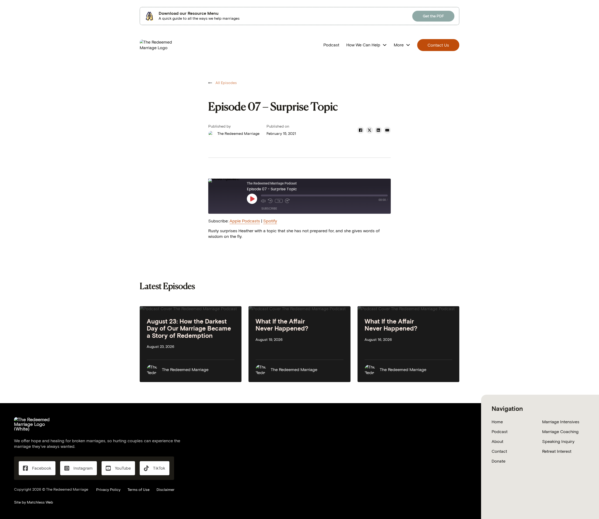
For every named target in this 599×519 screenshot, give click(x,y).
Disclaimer (166, 489)
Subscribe (269, 208)
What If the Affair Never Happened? (282, 324)
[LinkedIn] (378, 130)
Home (497, 421)
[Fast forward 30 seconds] (287, 201)
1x (278, 200)
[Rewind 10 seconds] (270, 201)
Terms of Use (139, 489)
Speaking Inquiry (558, 441)
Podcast (331, 45)
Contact (499, 451)
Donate (498, 461)
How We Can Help (363, 45)
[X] (369, 130)
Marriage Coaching (560, 431)
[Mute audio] (263, 201)
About (497, 441)
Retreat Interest (556, 451)
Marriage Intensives (560, 421)
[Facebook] (360, 130)
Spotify (270, 221)
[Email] (387, 130)
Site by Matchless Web (33, 502)
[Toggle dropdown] (385, 45)
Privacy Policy (108, 489)
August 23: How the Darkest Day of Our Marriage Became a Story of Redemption (189, 328)
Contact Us (438, 45)
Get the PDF (433, 16)
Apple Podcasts (245, 221)
